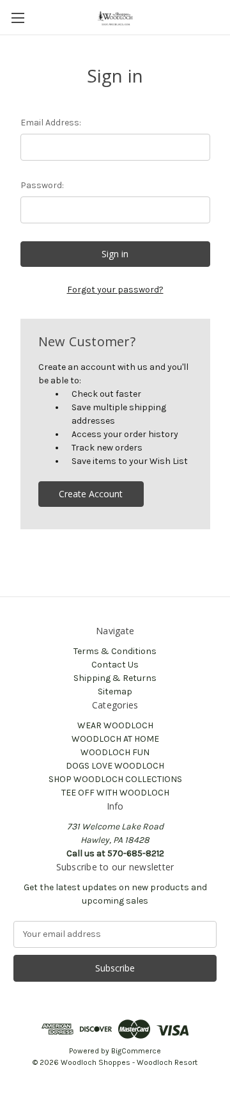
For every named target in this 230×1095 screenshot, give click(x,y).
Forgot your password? (115, 289)
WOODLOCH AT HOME (115, 738)
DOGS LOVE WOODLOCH (115, 765)
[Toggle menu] (17, 17)
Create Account (91, 494)
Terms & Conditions (115, 651)
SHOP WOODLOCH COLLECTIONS (115, 779)
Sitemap (115, 691)
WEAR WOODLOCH (115, 725)
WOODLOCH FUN (115, 752)
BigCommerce (136, 1050)
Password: (42, 185)
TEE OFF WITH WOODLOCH (115, 792)
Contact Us (115, 664)
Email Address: (50, 122)
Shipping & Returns (115, 678)
